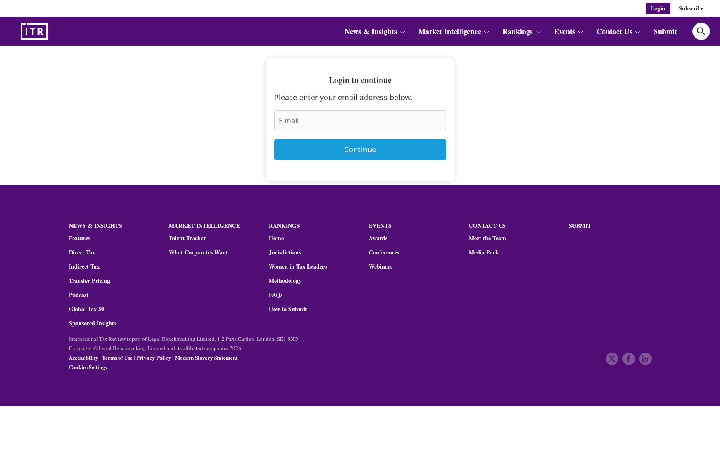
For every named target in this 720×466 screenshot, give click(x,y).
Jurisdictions (285, 252)
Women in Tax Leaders (298, 267)
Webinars (380, 267)
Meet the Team (487, 238)
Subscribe (691, 8)
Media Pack (484, 252)
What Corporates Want (198, 252)
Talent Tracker (187, 238)
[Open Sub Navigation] (402, 31)
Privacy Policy (153, 357)
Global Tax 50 (86, 309)
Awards (378, 238)
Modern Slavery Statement (206, 357)
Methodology (285, 281)
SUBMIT (580, 225)
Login (658, 8)
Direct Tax (82, 252)
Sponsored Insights (92, 323)
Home (276, 238)
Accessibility (83, 357)
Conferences (384, 252)
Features (79, 238)
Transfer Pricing (89, 281)
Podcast (78, 295)
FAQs (275, 295)
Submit (665, 31)
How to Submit (288, 309)
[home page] (54, 31)
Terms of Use (117, 357)
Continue (360, 149)
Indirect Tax (84, 267)
